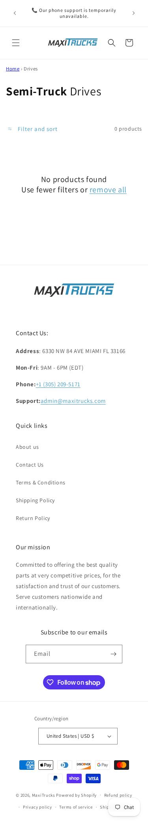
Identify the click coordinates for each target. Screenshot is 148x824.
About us (27, 446)
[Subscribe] (113, 654)
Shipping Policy (35, 500)
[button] (15, 42)
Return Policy (33, 518)
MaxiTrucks (43, 794)
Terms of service (75, 807)
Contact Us (30, 464)
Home (12, 68)
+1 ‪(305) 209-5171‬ (58, 384)
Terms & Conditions (41, 482)
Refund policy (118, 795)
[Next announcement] (133, 13)
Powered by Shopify (76, 794)
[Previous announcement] (14, 13)
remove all (108, 189)
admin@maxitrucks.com (73, 400)
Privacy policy (37, 807)
